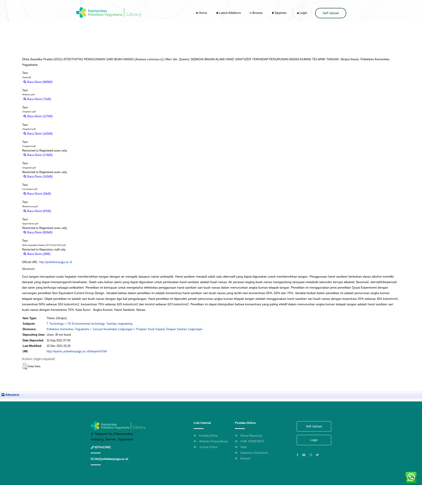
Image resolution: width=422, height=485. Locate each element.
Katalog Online (208, 435)
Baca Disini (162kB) (39, 176)
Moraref (245, 458)
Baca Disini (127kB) (39, 116)
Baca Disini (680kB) (39, 82)
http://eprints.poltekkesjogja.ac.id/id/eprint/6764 (77, 351)
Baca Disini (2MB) (38, 254)
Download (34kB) (64, 193)
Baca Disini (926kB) (39, 232)
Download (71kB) (64, 99)
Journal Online (208, 447)
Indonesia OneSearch (254, 452)
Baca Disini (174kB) (39, 155)
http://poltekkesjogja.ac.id (55, 262)
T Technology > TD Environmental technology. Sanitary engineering (89, 323)
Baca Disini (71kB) (38, 99)
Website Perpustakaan (213, 441)
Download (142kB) (66, 133)
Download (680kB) (66, 82)
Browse (257, 13)
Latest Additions (229, 13)
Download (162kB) (66, 176)
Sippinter (280, 13)
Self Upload (331, 13)
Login (303, 13)
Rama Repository (251, 435)
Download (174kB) (66, 155)
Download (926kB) (66, 232)
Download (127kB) (66, 116)
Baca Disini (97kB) (38, 211)
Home (203, 13)
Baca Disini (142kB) (39, 133)
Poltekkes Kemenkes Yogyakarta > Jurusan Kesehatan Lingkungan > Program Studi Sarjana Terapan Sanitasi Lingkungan (124, 329)
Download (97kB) (64, 211)
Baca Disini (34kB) (38, 193)
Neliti (243, 447)
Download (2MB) (63, 254)
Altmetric (12, 395)
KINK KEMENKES (252, 441)
